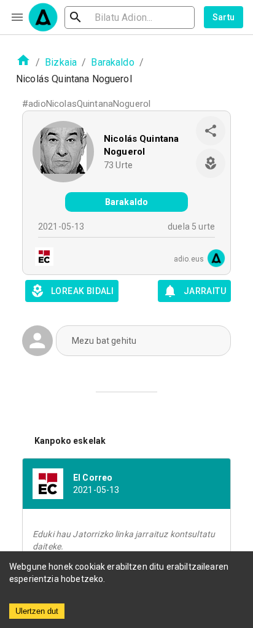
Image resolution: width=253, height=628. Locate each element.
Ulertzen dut (36, 611)
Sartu (223, 17)
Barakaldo (112, 62)
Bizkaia (61, 62)
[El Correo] (40, 258)
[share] (210, 130)
